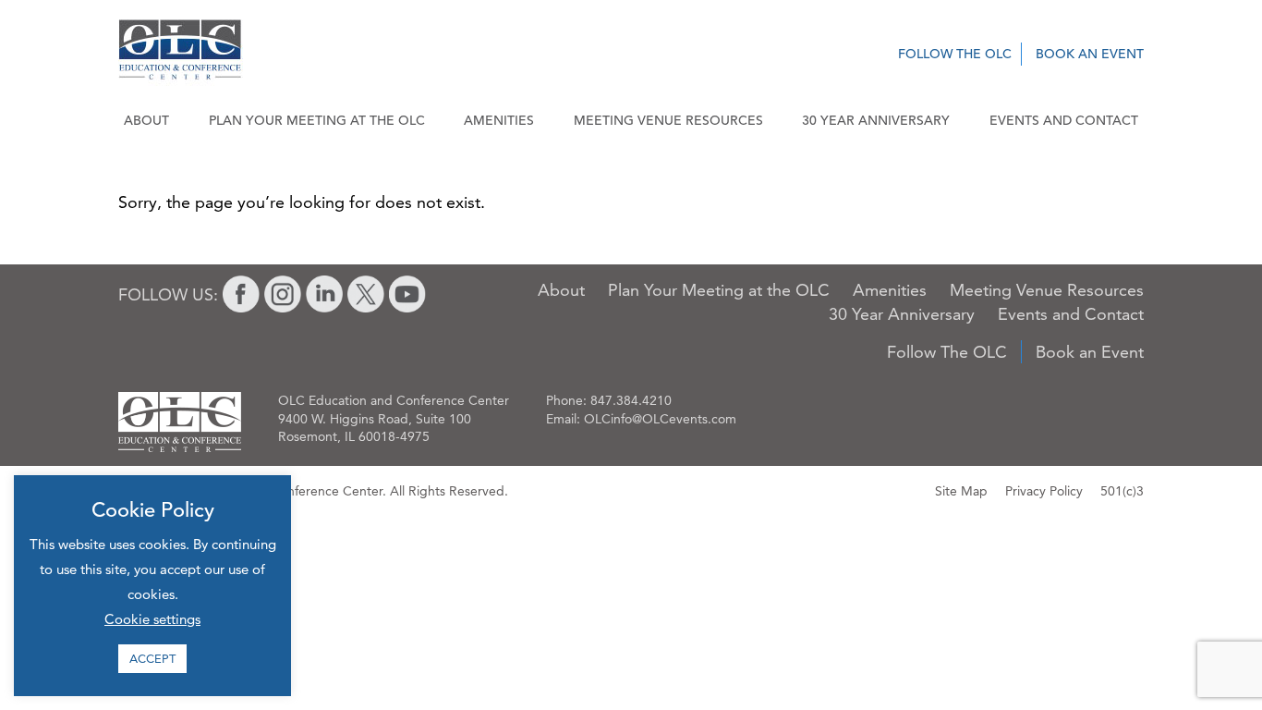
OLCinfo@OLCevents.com (660, 418)
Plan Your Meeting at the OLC (317, 120)
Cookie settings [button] (152, 619)
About (146, 120)
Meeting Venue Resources (668, 120)
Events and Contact (1063, 120)
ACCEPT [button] (152, 658)
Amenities (499, 120)
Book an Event (1090, 53)
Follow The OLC (955, 53)
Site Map (961, 491)
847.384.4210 (631, 400)
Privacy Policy (1044, 491)
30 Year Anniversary (876, 120)
